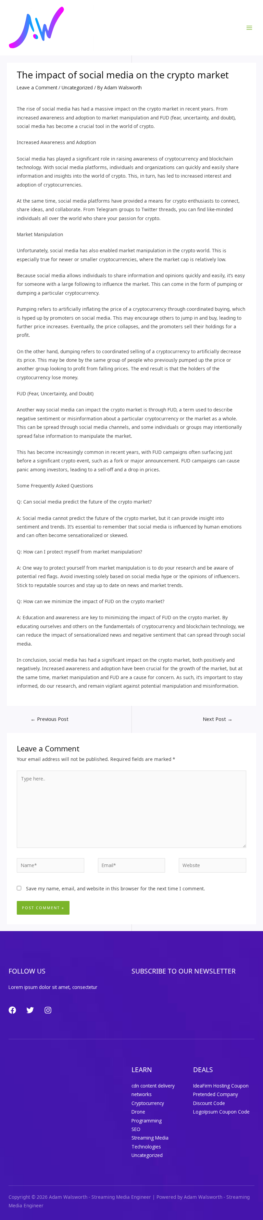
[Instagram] (48, 1010)
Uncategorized (77, 87)
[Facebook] (12, 1010)
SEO (136, 1129)
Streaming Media (150, 1137)
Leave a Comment (37, 87)
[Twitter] (30, 1010)
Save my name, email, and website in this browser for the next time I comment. (115, 888)
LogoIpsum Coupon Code (221, 1111)
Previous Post (49, 718)
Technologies (146, 1146)
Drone (138, 1111)
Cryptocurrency (148, 1103)
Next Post (218, 718)
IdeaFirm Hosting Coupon (221, 1085)
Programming (147, 1120)
